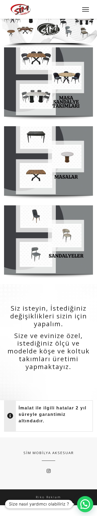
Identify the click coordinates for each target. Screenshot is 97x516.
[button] (6, 27)
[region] (48, 29)
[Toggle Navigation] (84, 9)
